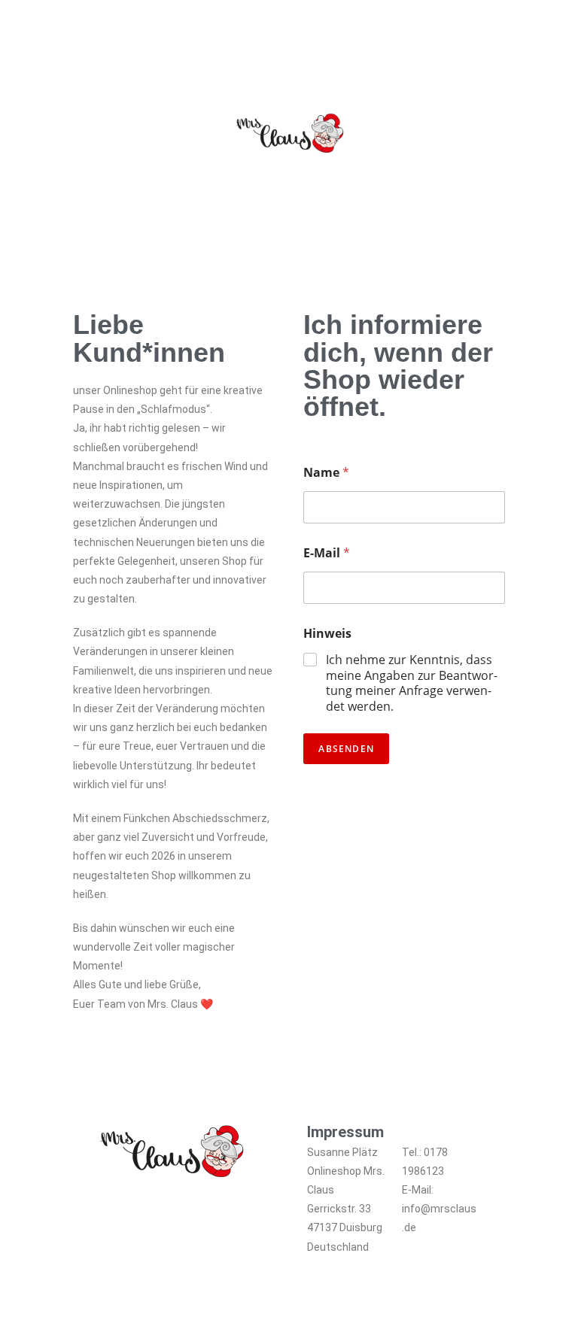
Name (326, 473)
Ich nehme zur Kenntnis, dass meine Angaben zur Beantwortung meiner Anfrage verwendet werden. (411, 683)
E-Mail (326, 553)
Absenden (346, 748)
